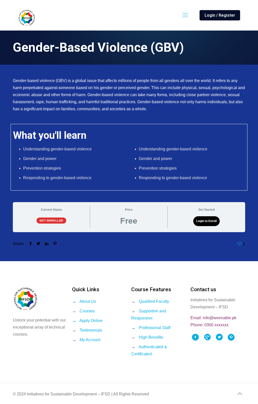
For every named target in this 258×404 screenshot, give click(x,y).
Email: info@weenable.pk (213, 318)
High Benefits (151, 337)
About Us (87, 301)
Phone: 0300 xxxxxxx (209, 325)
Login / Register (220, 15)
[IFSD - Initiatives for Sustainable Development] (27, 17)
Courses (87, 311)
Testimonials (91, 330)
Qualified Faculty (154, 301)
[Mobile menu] (185, 15)
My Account (90, 340)
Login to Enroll (206, 221)
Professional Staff (154, 328)
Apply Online (91, 320)
